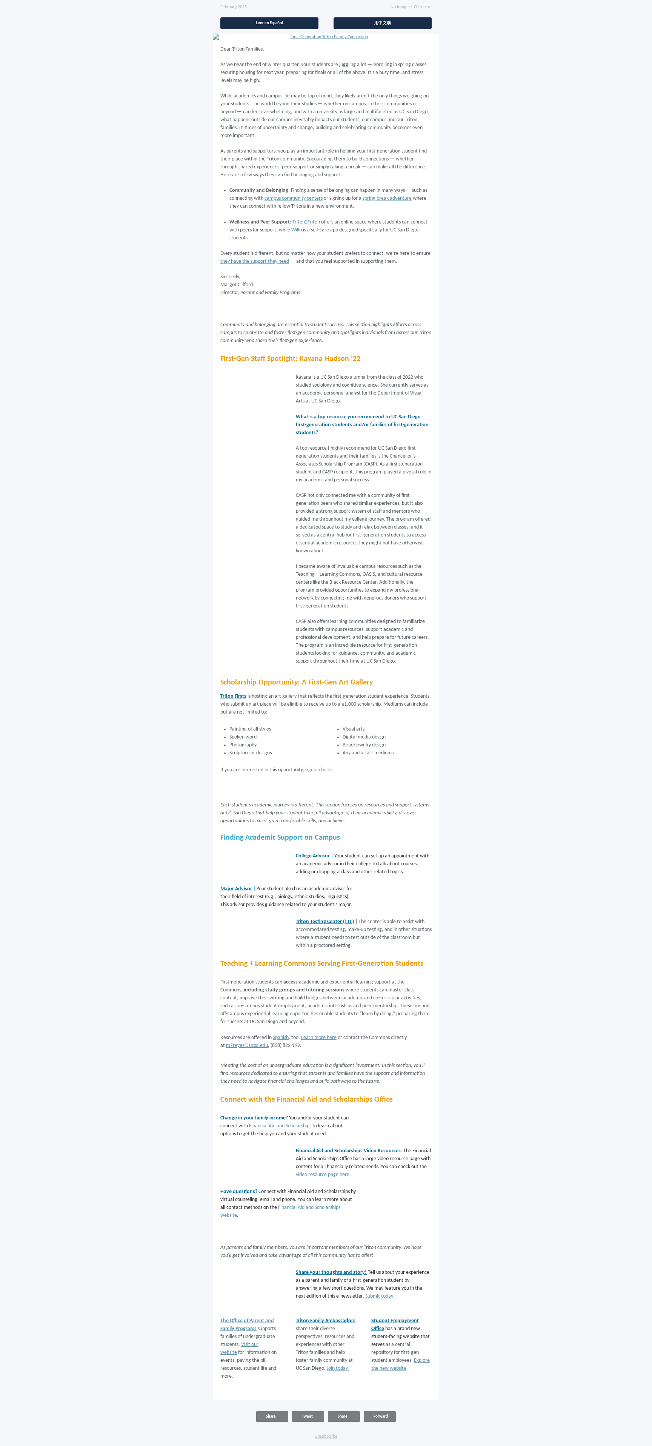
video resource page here (322, 1175)
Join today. (338, 1368)
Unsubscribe (326, 1436)
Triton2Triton (306, 222)
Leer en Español (269, 23)
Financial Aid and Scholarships (280, 1126)
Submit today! (380, 1296)
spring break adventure (387, 198)
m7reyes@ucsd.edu (247, 1045)
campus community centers (293, 198)
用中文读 (382, 23)
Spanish (281, 1038)
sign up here (318, 770)
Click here (423, 7)
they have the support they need (254, 261)
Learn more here (319, 1038)
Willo (296, 230)
